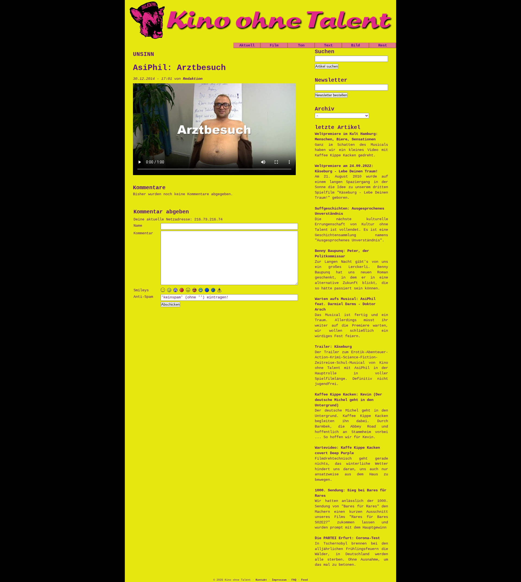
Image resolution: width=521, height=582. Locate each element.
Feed (304, 579)
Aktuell (247, 45)
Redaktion (192, 79)
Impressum (279, 579)
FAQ (293, 579)
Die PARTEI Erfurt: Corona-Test (347, 538)
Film (274, 45)
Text (328, 45)
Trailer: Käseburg (333, 346)
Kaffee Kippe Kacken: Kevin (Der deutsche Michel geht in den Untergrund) (348, 399)
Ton (301, 45)
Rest (382, 45)
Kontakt (261, 579)
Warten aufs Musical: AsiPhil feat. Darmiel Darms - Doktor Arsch (345, 304)
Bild (355, 45)
